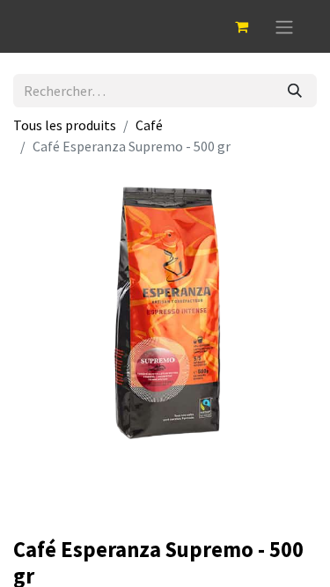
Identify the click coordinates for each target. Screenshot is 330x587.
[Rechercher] (295, 90)
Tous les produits (64, 125)
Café (149, 125)
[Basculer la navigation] (284, 26)
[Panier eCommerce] (241, 26)
